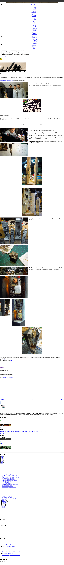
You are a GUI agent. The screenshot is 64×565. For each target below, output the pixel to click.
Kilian (34, 23)
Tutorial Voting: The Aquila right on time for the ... (9, 487)
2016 (2, 465)
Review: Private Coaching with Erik (7, 481)
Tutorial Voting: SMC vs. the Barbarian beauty (8, 479)
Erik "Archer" (35, 30)
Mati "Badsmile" (34, 34)
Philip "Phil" (34, 25)
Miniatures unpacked (10, 432)
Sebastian (34, 26)
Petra (34, 24)
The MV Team (34, 16)
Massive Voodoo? (33, 15)
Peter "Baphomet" (34, 29)
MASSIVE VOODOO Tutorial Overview (8, 541)
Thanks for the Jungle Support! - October (7, 497)
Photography (34, 10)
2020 (2, 461)
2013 (2, 510)
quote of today (4, 499)
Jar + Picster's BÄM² (34, 41)
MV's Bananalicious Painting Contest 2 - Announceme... (10, 484)
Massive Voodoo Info (56, 431)
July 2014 (3, 503)
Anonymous (2, 367)
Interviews (33, 13)
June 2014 (3, 504)
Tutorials (34, 5)
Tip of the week (57, 432)
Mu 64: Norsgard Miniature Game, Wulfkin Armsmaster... (10, 480)
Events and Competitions (15, 431)
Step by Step (50, 431)
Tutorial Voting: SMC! (5, 471)
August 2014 (4, 502)
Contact (34, 47)
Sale (6, 432)
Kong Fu (21, 432)
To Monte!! (3, 495)
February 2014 (4, 508)
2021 (2, 460)
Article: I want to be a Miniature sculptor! (7, 553)
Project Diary (12, 433)
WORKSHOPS (33, 36)
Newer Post (2, 399)
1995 (2, 516)
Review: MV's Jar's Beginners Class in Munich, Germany (10, 498)
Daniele (35, 19)
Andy (34, 18)
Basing (35, 7)
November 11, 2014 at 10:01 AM (8, 377)
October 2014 (4, 500)
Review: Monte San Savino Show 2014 (7, 486)
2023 (2, 458)
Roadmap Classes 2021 (34, 37)
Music (35, 431)
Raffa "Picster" (35, 28)
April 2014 (3, 506)
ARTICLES (33, 4)
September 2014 (4, 501)
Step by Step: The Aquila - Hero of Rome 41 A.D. (9, 478)
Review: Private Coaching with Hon (8, 56)
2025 (2, 456)
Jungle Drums (29, 432)
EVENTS (33, 44)
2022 (2, 459)
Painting (34, 8)
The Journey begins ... (5, 494)
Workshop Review (40, 431)
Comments (3, 523)
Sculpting (49, 432)
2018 (2, 463)
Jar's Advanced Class (35, 40)
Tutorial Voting (52, 432)
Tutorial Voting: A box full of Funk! (7, 493)
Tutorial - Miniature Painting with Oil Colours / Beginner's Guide (11, 555)
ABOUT (33, 14)
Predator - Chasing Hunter (5, 482)
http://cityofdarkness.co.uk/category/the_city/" (6, 121)
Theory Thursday (20, 433)
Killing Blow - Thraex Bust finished (7, 485)
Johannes (34, 21)
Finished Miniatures (5, 431)
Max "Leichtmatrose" (35, 31)
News (26, 432)
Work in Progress (26, 431)
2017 (2, 464)
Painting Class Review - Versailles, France (8, 544)
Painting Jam (39, 432)
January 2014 (4, 509)
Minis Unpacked (33, 12)
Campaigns (6, 433)
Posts (2, 521)
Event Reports (34, 45)
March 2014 (4, 507)
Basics (35, 6)
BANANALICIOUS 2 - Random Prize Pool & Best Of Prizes (10, 477)
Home (32, 399)
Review (36, 432)
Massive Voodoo (2, 372)
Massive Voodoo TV (44, 432)
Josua (34, 22)
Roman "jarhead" (34, 17)
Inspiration (34, 11)
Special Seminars (34, 43)
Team (4, 433)
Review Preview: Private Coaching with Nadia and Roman (10, 475)
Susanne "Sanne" (34, 32)
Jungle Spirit (33, 432)
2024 (2, 457)
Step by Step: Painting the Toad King (7, 496)
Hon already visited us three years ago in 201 (6, 80)
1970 (2, 517)
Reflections (23, 433)
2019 (2, 462)
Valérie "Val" (34, 33)
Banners (34, 48)
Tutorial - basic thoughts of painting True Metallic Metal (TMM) (11, 551)
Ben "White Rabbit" (34, 35)
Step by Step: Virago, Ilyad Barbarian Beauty (8, 473)
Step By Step (34, 9)
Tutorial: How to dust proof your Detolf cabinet (8, 546)
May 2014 (3, 505)
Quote (24, 432)
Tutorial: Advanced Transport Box (6, 483)
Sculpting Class (34, 42)
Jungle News (17, 432)
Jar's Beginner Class (34, 39)
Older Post (62, 399)
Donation (33, 46)
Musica (61, 432)
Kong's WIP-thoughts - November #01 (7, 472)
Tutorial (32, 431)
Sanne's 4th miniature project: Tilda (7, 474)
